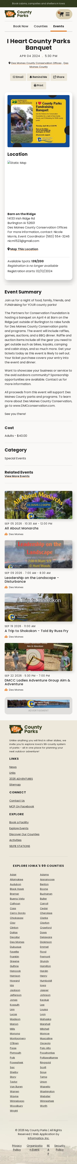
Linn (12, 1009)
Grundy (44, 961)
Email (19, 77)
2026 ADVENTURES (21, 779)
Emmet (44, 947)
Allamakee (16, 879)
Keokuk (44, 1000)
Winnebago (17, 1101)
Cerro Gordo (18, 913)
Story (13, 1077)
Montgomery (18, 1038)
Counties (41, 26)
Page (13, 1048)
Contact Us (17, 801)
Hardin (44, 971)
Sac (12, 1067)
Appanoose (47, 879)
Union (43, 1081)
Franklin (14, 956)
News (13, 767)
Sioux (43, 1072)
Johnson (45, 995)
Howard (15, 980)
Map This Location (24, 249)
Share (60, 77)
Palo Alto (45, 1048)
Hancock (15, 971)
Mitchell (44, 1029)
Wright (14, 1110)
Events (58, 26)
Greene (14, 961)
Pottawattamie (49, 1057)
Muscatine (46, 1038)
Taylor (13, 1081)
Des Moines (15, 534)
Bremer (14, 894)
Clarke (44, 918)
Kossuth (14, 1005)
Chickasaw (16, 918)
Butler (43, 898)
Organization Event (35, 1148)
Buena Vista (17, 898)
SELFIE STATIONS (19, 846)
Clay (12, 923)
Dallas (14, 932)
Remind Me (39, 77)
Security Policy (59, 1148)
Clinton (14, 927)
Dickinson (46, 942)
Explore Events (18, 828)
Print (39, 85)
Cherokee (46, 913)
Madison (15, 1019)
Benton (44, 884)
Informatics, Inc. (38, 1138)
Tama (43, 1077)
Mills (12, 1029)
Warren (14, 1091)
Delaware (46, 937)
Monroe (45, 1033)
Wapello (45, 1086)
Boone (44, 889)
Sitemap (15, 784)
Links (12, 773)
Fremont (45, 956)
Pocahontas (47, 1053)
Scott (43, 1067)
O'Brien (14, 1043)
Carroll (44, 903)
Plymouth (15, 1053)
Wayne (14, 1096)
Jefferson (15, 995)
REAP (48, 1150)
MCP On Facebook (21, 806)
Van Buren (16, 1086)
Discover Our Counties (24, 834)
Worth (43, 1106)
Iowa (43, 985)
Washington (47, 1091)
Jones (13, 1000)
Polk (12, 1057)
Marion (14, 1024)
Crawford (46, 927)
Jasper (44, 990)
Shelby (14, 1072)
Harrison (15, 976)
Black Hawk (17, 889)
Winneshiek (47, 1101)
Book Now (20, 26)
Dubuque (15, 947)
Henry (43, 976)
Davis (43, 932)
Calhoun (15, 903)
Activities (15, 840)
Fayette (14, 951)
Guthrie (14, 966)
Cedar (44, 908)
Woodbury (16, 1106)
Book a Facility (19, 822)
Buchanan (46, 894)
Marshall (45, 1024)
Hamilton (45, 966)
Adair (13, 874)
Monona (15, 1033)
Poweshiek (16, 1062)
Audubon (15, 884)
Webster (45, 1096)
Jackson (15, 990)
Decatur (15, 937)
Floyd (43, 951)
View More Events (17, 476)
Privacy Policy (17, 1148)
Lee (42, 1005)
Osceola (45, 1043)
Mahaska (45, 1019)
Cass (13, 908)
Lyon (43, 1014)
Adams (44, 874)
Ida (12, 985)
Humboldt (46, 980)
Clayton (44, 923)
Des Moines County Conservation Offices (36, 63)
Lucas (13, 1014)
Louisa (44, 1009)
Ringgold (45, 1062)
